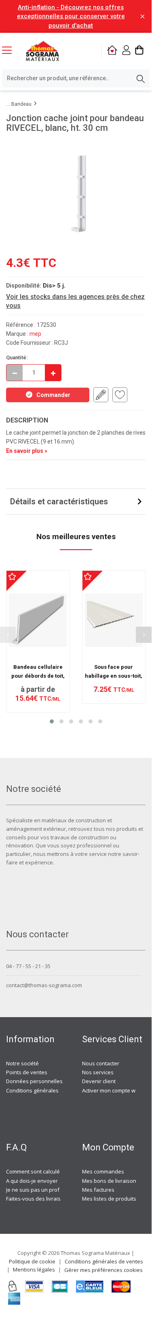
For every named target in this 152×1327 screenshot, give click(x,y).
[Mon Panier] (139, 51)
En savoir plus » (26, 451)
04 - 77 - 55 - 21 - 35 (28, 966)
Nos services (98, 1072)
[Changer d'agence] (112, 51)
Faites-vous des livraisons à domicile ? (52, 1198)
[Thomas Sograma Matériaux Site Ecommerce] (42, 51)
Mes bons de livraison (109, 1180)
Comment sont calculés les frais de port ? (56, 1171)
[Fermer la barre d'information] (142, 16)
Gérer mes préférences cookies (103, 1270)
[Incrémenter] (53, 373)
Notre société (22, 1063)
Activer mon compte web (112, 1090)
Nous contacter (100, 1063)
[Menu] (10, 51)
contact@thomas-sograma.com (44, 985)
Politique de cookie (32, 1261)
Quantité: (17, 357)
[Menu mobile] (10, 50)
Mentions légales (34, 1269)
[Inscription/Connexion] (126, 51)
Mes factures (98, 1189)
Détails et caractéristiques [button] (59, 501)
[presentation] (144, 635)
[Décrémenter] (14, 373)
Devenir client (99, 1081)
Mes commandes (103, 1171)
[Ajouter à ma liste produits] (119, 394)
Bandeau (21, 104)
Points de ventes (26, 1072)
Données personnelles (34, 1081)
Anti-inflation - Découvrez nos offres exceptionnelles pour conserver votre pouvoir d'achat (71, 16)
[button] (52, 721)
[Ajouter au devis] (100, 394)
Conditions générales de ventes (45, 1090)
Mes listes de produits (109, 1198)
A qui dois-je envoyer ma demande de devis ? (62, 1180)
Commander (53, 395)
